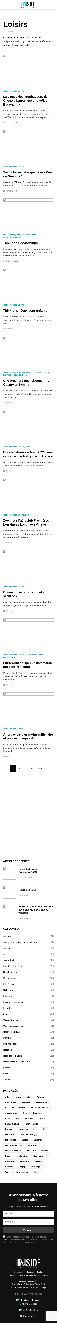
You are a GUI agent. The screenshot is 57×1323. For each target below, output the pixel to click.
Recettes (7, 1049)
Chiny (25, 1113)
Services (7, 1067)
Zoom (24, 375)
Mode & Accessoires (13, 1026)
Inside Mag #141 (10, 729)
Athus (18, 1097)
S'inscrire (27, 1230)
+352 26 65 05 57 (30, 1310)
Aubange (41, 1097)
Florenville (29, 1118)
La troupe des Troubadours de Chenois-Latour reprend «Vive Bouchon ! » (25, 100)
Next (40, 768)
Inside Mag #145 (10, 91)
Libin (44, 1129)
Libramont (9, 1134)
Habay (42, 1118)
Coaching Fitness (11, 972)
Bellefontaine (41, 1102)
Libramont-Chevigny (28, 1134)
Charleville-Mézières (39, 1108)
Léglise (25, 1140)
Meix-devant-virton (13, 1151)
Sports (6, 1073)
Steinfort (38, 1161)
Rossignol (9, 1161)
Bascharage (10, 1102)
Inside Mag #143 (23, 235)
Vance (7, 1172)
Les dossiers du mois (27, 655)
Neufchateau (22, 1156)
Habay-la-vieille (31, 1124)
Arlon (7, 1097)
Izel (34, 1129)
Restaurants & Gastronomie (16, 1061)
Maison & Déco (10, 1020)
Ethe (18, 1118)
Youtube (7, 1079)
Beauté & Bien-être (12, 966)
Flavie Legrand (27, 890)
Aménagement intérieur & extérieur (20, 942)
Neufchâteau (38, 1156)
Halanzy (8, 1129)
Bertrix (22, 1108)
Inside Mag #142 (23, 373)
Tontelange (35, 1167)
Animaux (7, 948)
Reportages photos (12, 1055)
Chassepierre (11, 1113)
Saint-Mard (24, 1161)
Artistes (6, 954)
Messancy (31, 1151)
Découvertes (9, 235)
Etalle (7, 1118)
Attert (28, 1097)
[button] (4, 5)
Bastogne (26, 1102)
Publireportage (10, 657)
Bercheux (9, 1108)
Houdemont (23, 1129)
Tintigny (22, 1167)
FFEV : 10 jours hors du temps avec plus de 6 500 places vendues (36, 909)
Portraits (7, 1038)
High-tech (8, 990)
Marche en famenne (13, 1145)
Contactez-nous (30, 1316)
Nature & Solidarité (12, 237)
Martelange (33, 1145)
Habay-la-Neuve (12, 1124)
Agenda (7, 936)
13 (32, 768)
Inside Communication (33, 1272)
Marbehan (38, 1140)
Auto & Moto (9, 960)
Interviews (8, 996)
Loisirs (21, 91)
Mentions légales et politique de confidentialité (28, 1275)
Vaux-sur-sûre (22, 1172)
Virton (36, 1172)
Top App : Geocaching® (20, 243)
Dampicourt (38, 1113)
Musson (44, 1151)
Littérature (36, 373)
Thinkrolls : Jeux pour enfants (25, 310)
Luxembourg (10, 1140)
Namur (8, 1156)
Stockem (9, 1167)
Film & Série (9, 984)
